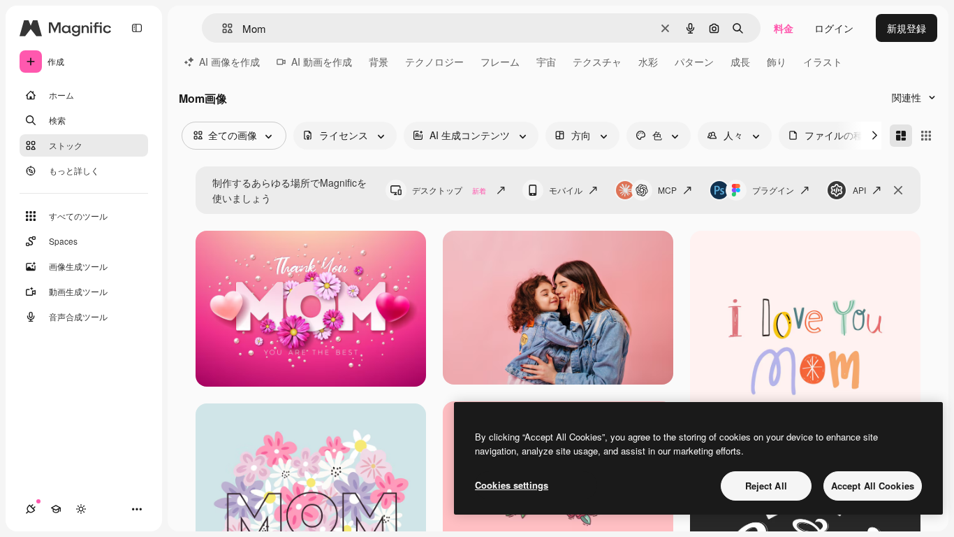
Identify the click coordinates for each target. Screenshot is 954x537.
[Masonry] (901, 135)
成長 (740, 62)
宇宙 (546, 62)
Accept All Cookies (872, 485)
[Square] (926, 135)
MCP (667, 190)
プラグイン (773, 190)
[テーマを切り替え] (81, 509)
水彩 (648, 62)
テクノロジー (434, 62)
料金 (783, 28)
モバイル (565, 190)
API (859, 190)
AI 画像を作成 (229, 62)
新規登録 (906, 28)
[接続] (31, 509)
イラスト (822, 62)
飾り (776, 62)
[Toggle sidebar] (137, 28)
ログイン (833, 28)
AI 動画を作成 (321, 62)
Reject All (766, 485)
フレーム (500, 62)
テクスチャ (597, 62)
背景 (378, 62)
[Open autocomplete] (222, 28)
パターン (694, 62)
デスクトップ (449, 190)
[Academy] (56, 509)
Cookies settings (511, 485)
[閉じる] (898, 190)
